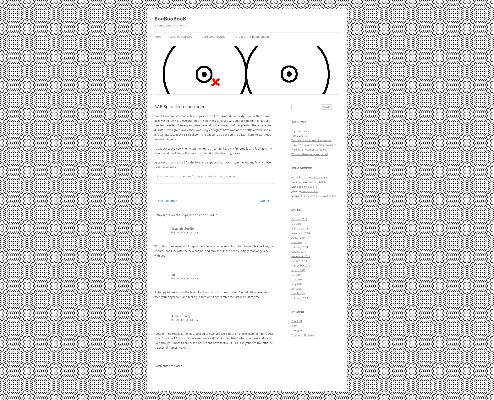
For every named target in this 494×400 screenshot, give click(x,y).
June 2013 (296, 279)
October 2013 (299, 261)
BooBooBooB (170, 18)
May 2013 (296, 284)
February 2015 (299, 228)
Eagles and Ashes (301, 131)
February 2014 (299, 247)
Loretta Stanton (226, 176)
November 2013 (300, 256)
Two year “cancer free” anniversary (311, 140)
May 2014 (296, 242)
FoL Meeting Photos (212, 36)
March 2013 (298, 293)
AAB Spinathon (165, 201)
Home (157, 36)
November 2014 (300, 233)
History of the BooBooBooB (251, 36)
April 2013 (297, 288)
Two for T (267, 201)
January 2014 (298, 251)
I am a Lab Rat (299, 135)
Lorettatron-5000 (181, 36)
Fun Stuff (188, 176)
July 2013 (296, 275)
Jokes (294, 326)
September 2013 (300, 265)
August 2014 (298, 237)
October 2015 (299, 219)
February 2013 (299, 298)
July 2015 (296, 224)
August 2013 (298, 270)
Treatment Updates (302, 335)
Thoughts (296, 330)
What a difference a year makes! (309, 154)
